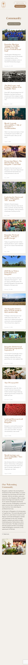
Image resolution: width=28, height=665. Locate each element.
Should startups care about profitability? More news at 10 (13, 457)
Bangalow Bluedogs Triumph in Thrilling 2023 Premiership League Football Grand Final (12, 47)
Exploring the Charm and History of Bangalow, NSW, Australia (13, 199)
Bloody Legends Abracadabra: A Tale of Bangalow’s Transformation (12, 125)
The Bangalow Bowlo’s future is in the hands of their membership (12, 310)
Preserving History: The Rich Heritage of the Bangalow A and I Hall (13, 162)
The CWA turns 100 (11, 383)
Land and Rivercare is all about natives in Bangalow (13, 420)
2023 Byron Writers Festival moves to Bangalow (11, 272)
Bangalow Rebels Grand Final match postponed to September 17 (13, 348)
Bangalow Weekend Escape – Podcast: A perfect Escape (11, 236)
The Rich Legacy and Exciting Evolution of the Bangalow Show (13, 87)
